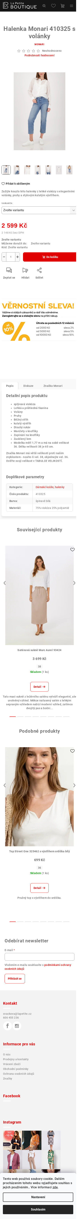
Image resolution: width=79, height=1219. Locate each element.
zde (55, 1187)
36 (39, 867)
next (74, 583)
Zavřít (22, 315)
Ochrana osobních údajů (18, 1073)
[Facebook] (7, 1025)
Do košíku (52, 256)
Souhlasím (38, 1209)
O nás (6, 1054)
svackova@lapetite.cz (17, 1013)
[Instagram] (16, 1025)
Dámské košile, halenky (50, 487)
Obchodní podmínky (16, 1068)
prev (5, 583)
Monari (39, 44)
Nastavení (38, 1197)
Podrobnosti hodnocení (39, 55)
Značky (7, 1078)
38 (39, 666)
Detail (37, 686)
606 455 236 (11, 1017)
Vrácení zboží (12, 1064)
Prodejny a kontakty (16, 1059)
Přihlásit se (15, 978)
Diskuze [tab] (28, 385)
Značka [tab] (53, 385)
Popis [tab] (9, 385)
